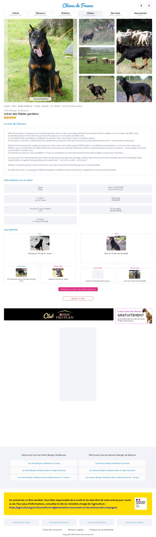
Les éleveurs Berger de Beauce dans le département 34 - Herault (112, 477)
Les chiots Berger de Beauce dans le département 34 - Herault (44, 477)
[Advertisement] (78, 364)
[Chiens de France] (78, 5)
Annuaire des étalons (96, 522)
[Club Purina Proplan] (59, 314)
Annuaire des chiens (134, 522)
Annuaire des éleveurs (59, 522)
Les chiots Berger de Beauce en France (44, 463)
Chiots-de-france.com (52, 529)
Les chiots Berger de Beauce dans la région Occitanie (44, 470)
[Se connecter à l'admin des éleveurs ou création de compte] (149, 5)
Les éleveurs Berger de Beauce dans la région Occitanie (112, 470)
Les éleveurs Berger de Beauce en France (112, 463)
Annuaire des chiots (21, 522)
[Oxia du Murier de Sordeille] (116, 243)
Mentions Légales (76, 529)
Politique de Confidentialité (101, 529)
